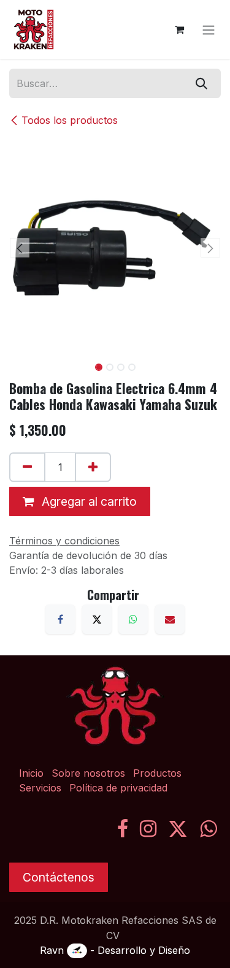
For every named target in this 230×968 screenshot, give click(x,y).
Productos (157, 773)
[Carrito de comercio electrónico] (179, 29)
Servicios (40, 788)
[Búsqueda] (201, 83)
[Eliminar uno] (27, 467)
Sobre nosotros (88, 773)
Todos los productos (69, 120)
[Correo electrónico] (170, 619)
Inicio (31, 773)
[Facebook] (60, 619)
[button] (20, 247)
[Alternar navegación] (208, 29)
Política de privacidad (118, 788)
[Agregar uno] (93, 467)
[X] (97, 619)
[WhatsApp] (133, 619)
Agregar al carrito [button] (88, 501)
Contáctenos (58, 877)
